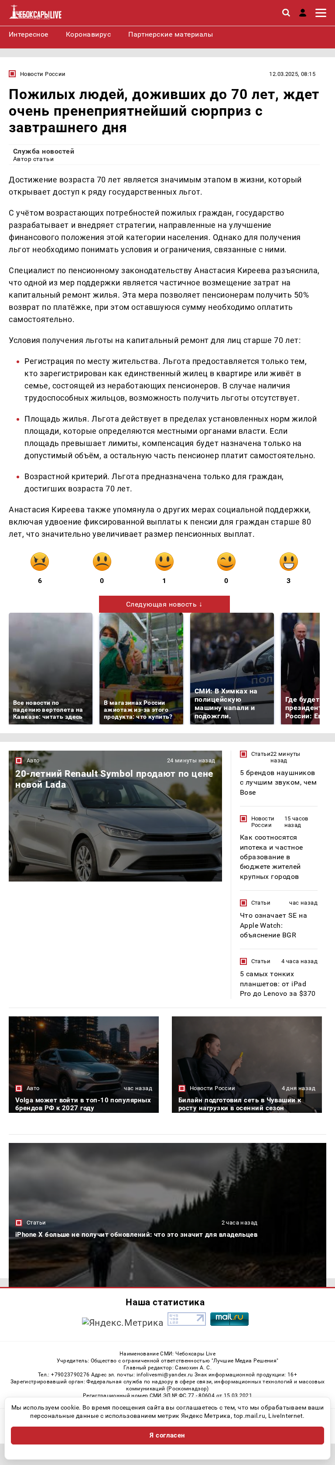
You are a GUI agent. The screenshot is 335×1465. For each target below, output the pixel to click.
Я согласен (167, 1435)
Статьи (260, 754)
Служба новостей (43, 151)
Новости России (42, 74)
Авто (33, 760)
